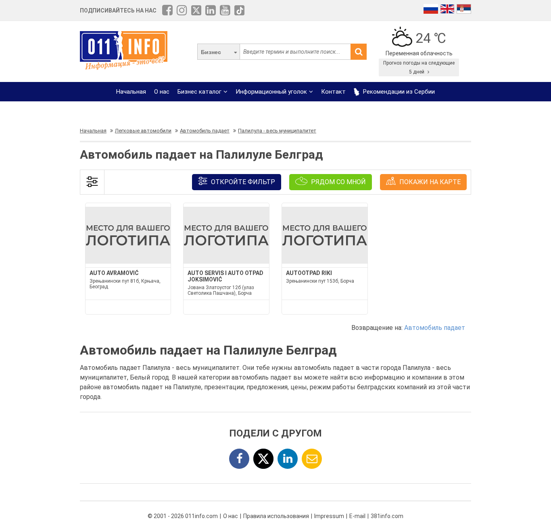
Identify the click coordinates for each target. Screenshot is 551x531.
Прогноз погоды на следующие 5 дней (419, 67)
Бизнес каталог (199, 91)
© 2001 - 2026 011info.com (183, 516)
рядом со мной (337, 182)
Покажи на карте (429, 182)
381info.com (387, 516)
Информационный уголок (271, 91)
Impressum (329, 516)
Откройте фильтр (242, 182)
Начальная (131, 91)
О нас (161, 91)
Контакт (333, 91)
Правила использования (276, 516)
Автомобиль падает (434, 328)
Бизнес (211, 52)
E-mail (357, 516)
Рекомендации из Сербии (398, 91)
